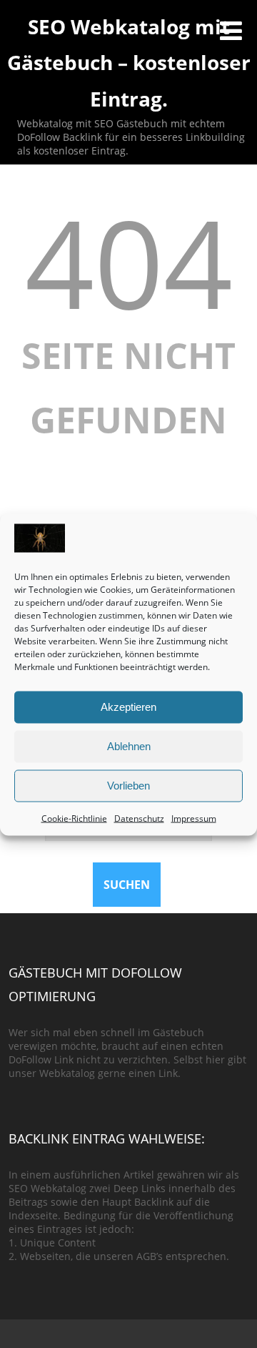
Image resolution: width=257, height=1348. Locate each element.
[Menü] (231, 30)
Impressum (193, 818)
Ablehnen (129, 746)
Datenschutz (139, 818)
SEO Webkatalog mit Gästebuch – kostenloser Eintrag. (129, 62)
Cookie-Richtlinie (74, 818)
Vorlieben (128, 785)
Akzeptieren (128, 707)
